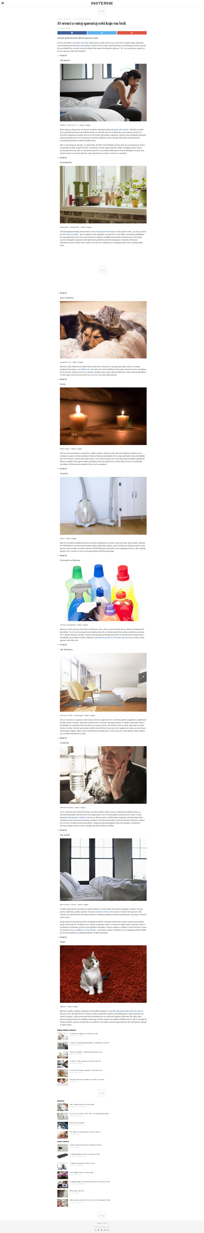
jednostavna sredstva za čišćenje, (108, 638)
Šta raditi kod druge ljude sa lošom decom (85, 1132)
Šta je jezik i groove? (77, 1191)
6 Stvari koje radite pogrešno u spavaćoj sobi (86, 1070)
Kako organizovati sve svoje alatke (82, 1104)
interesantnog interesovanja (102, 232)
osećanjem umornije (80, 43)
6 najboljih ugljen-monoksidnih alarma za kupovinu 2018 (90, 1181)
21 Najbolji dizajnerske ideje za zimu (82, 1163)
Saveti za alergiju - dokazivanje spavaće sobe (86, 1052)
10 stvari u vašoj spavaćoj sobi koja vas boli (85, 1061)
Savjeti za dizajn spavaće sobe (82, 19)
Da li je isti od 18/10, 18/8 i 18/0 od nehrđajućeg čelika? (89, 1113)
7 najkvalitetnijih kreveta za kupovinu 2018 (85, 1154)
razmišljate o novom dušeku (85, 930)
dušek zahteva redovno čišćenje (103, 912)
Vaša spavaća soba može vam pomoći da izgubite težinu (90, 1200)
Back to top (102, 1223)
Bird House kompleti (77, 1123)
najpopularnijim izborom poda (128, 1011)
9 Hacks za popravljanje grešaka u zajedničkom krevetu (89, 1043)
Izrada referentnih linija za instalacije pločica (85, 1145)
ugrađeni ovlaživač (78, 817)
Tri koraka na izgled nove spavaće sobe (84, 1033)
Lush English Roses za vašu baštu (82, 1172)
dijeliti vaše (85, 369)
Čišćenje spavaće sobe (64, 19)
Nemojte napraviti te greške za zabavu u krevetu (87, 1079)
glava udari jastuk (121, 130)
